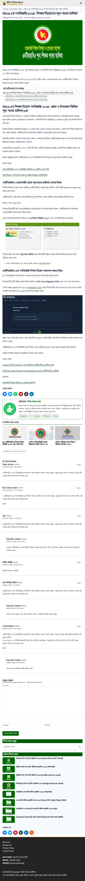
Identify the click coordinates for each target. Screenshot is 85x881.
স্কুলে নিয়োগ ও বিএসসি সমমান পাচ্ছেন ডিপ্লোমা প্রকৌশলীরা (24, 175)
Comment (5, 685)
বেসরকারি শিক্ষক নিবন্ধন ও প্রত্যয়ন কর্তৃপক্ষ (18, 382)
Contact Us (7, 845)
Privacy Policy (8, 848)
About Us (6, 842)
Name (6, 725)
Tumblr (55, 416)
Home (5, 9)
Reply (79, 465)
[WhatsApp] (15, 394)
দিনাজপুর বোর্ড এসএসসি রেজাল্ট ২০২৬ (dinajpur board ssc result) (39, 783)
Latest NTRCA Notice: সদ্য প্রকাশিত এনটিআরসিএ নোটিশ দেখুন (28, 365)
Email (48, 725)
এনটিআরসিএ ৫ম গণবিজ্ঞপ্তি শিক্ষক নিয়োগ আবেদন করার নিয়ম (26, 100)
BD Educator (14, 872)
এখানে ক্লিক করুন (44, 263)
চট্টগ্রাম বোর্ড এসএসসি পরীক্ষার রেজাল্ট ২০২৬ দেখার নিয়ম (35, 767)
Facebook (23, 416)
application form (34, 287)
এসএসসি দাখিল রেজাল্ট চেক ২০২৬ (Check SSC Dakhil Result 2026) (41, 800)
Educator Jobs (16, 9)
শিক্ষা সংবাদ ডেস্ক (16, 18)
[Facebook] (4, 394)
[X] (10, 394)
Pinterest (46, 416)
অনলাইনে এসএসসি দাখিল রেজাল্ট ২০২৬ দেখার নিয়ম (34, 792)
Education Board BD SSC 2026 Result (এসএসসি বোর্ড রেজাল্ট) (39, 817)
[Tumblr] (26, 394)
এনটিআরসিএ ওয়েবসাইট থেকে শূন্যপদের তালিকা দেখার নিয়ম (26, 96)
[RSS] (31, 832)
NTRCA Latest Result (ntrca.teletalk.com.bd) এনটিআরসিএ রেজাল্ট (30, 371)
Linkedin (37, 416)
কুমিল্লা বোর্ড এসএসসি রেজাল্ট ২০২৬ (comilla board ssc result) (38, 775)
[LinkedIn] (31, 394)
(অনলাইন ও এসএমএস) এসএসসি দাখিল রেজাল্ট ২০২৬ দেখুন (36, 808)
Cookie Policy (8, 851)
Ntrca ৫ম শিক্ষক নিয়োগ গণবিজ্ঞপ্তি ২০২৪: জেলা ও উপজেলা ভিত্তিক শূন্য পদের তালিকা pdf (38, 93)
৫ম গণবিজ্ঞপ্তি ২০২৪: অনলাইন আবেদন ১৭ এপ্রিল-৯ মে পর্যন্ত (25, 169)
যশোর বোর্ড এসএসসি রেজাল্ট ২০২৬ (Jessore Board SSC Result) (39, 758)
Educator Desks (13, 539)
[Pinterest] (21, 394)
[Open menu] (81, 3)
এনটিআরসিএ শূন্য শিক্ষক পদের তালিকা (14, 451)
